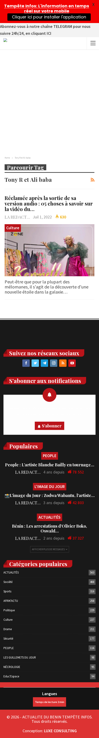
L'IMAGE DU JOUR (50, 486)
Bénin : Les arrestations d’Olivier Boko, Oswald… (49, 528)
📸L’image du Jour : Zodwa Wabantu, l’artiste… (50, 495)
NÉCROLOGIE (11, 667)
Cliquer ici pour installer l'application (49, 17)
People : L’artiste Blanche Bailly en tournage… (49, 464)
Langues (49, 693)
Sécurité (8, 639)
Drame (7, 629)
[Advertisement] (49, 101)
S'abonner (51, 426)
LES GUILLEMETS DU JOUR (19, 657)
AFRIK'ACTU (10, 601)
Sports (7, 591)
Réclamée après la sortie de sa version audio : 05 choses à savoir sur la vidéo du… (49, 203)
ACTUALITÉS (49, 517)
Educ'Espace (11, 676)
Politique (9, 610)
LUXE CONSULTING (60, 730)
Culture (12, 227)
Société (7, 582)
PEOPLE (49, 455)
